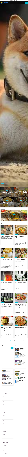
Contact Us (14, 0)
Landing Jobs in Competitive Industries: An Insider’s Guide (22, 356)
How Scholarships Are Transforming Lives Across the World (22, 374)
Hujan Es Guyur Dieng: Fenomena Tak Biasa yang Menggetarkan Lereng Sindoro (9, 371)
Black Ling (19, 194)
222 (14, 340)
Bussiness (4, 404)
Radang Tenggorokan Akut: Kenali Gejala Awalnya (6, 282)
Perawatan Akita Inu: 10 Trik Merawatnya (11, 185)
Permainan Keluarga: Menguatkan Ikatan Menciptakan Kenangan (9, 382)
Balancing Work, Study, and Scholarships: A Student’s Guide (22, 353)
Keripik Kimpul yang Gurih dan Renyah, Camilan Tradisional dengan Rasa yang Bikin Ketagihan (7, 202)
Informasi (4, 434)
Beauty (3, 396)
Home (10, 0)
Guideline (4, 428)
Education (4, 412)
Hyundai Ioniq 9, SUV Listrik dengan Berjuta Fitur (6, 305)
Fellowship (4, 415)
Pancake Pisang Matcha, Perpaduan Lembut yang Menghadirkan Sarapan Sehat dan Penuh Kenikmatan (6, 328)
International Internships (5, 439)
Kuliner (14, 214)
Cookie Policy (17, 0)
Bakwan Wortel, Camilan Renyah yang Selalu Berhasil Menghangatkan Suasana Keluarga (20, 328)
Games (3, 426)
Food (21, 200)
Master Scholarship (5, 453)
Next (23, 340)
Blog (3, 401)
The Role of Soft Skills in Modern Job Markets (22, 363)
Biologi (3, 399)
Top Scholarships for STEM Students (22, 370)
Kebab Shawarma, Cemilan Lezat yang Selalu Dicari (21, 202)
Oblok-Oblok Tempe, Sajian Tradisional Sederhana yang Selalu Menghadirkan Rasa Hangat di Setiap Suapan (20, 305)
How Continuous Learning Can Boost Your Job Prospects (22, 360)
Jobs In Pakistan (4, 445)
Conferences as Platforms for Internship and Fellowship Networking (22, 349)
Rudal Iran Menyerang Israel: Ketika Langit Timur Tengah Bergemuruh (9, 375)
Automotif (3, 302)
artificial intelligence (5, 393)
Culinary (3, 409)
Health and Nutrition (5, 429)
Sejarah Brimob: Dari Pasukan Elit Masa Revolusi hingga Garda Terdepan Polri (9, 378)
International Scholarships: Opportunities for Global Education (22, 377)
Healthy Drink (4, 431)
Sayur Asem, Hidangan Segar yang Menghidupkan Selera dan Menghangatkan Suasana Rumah (21, 192)
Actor (3, 388)
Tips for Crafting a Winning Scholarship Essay (22, 380)
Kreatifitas (4, 448)
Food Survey (4, 423)
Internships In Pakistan (5, 442)
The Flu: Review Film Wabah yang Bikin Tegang (20, 282)
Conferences (4, 407)
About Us (12, 0)
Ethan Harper (5, 193)
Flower (3, 418)
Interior (3, 437)
